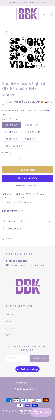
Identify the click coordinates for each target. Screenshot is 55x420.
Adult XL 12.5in (14, 145)
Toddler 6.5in (32, 131)
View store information (18, 202)
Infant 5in (11, 131)
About (9, 321)
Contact (10, 328)
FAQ (8, 335)
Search (10, 314)
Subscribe (39, 358)
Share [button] (9, 238)
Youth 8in (11, 138)
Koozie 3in (12, 124)
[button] (3, 14)
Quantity (6, 152)
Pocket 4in (31, 124)
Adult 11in (30, 138)
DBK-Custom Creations (22, 411)
